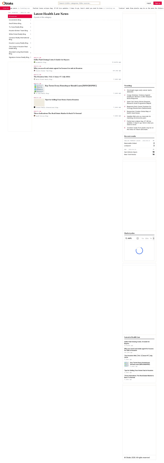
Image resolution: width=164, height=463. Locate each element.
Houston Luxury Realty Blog (20, 43)
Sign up (157, 3)
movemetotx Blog (20, 20)
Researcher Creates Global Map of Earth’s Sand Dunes (139, 112)
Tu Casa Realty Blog (20, 27)
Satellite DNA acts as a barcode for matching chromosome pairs (139, 117)
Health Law (37, 57)
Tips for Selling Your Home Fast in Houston (62, 100)
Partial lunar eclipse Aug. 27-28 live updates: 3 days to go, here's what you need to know (140, 122)
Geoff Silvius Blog (20, 23)
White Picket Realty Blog (20, 34)
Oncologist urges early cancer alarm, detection (139, 91)
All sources (13, 16)
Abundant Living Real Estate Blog (20, 53)
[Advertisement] (20, 96)
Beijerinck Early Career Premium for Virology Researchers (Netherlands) (139, 107)
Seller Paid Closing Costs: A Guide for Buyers (51, 60)
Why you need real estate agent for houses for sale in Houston (58, 68)
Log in (149, 3)
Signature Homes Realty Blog (20, 57)
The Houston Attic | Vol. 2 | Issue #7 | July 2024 (52, 77)
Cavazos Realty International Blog (20, 38)
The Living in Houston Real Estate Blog (20, 47)
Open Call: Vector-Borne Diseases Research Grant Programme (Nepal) (139, 102)
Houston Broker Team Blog (20, 30)
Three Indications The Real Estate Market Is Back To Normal (57, 113)
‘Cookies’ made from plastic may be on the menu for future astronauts (140, 128)
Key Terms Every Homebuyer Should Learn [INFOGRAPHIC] (71, 86)
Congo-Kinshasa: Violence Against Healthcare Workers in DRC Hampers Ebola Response (139, 96)
